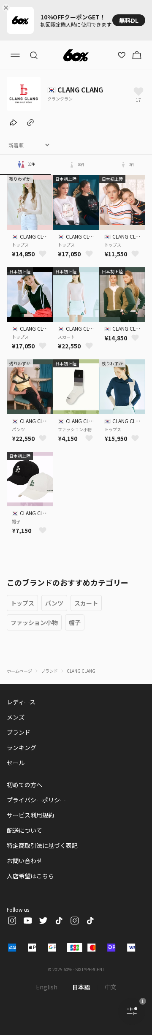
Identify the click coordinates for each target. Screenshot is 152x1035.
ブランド (49, 671)
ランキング (21, 747)
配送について (24, 830)
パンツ (54, 603)
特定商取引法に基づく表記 (42, 845)
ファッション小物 (34, 622)
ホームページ (19, 671)
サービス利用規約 (30, 815)
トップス (22, 603)
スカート (86, 603)
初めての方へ (24, 784)
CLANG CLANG (81, 671)
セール (15, 762)
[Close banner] (7, 7)
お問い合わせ (24, 860)
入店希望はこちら (30, 876)
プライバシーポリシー (36, 800)
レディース (21, 702)
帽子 (75, 622)
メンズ (15, 717)
